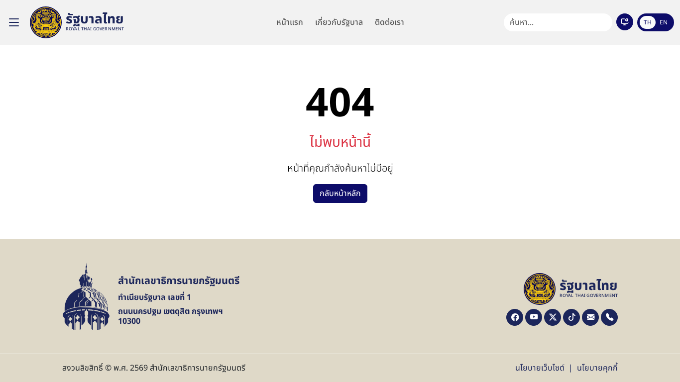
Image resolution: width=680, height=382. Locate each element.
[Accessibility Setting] (624, 21)
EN (664, 22)
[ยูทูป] (533, 317)
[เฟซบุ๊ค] (514, 317)
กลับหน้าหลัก (340, 193)
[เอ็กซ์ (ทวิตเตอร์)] (552, 317)
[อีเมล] (590, 317)
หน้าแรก (289, 22)
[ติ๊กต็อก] (571, 317)
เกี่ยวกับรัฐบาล (339, 22)
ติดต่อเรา (389, 22)
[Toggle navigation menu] (14, 22)
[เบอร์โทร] (609, 317)
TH (648, 22)
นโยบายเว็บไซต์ (540, 368)
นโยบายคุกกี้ (597, 368)
